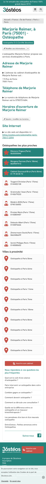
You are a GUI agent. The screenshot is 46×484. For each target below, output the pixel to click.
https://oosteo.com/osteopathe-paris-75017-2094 (19, 136)
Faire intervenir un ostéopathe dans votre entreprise (23, 386)
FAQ (4, 463)
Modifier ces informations (15, 48)
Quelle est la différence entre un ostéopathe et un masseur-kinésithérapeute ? (19, 410)
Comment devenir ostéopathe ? (18, 397)
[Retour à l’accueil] (12, 10)
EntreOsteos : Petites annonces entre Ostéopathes (21, 425)
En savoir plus (15, 481)
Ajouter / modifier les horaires (17, 119)
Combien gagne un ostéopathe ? (18, 392)
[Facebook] (39, 435)
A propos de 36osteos (11, 458)
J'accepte (4, 481)
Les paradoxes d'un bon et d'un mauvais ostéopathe (22, 418)
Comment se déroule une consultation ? (22, 402)
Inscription (6, 460)
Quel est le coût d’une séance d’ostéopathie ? (17, 379)
